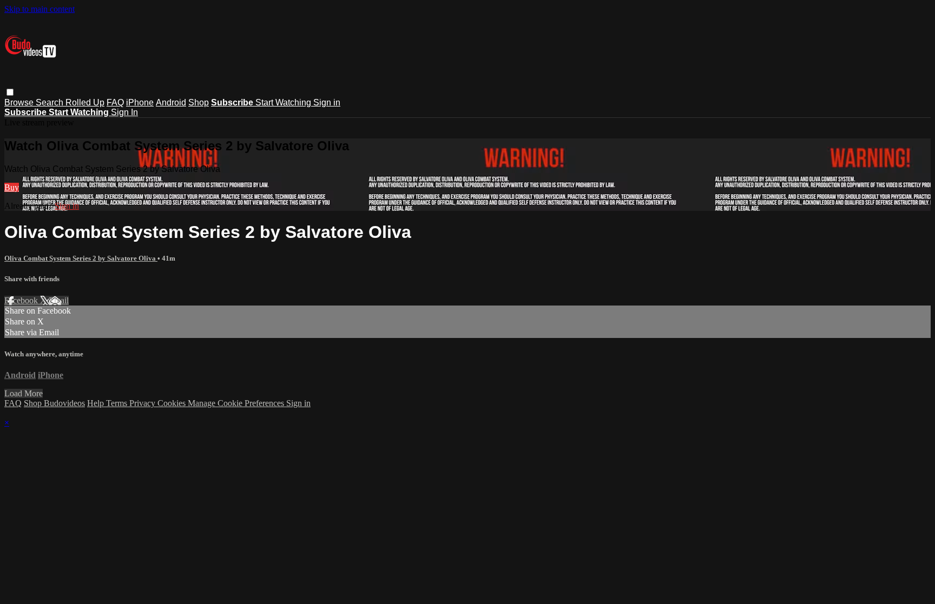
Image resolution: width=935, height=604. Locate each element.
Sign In (124, 112)
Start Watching (284, 102)
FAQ (115, 102)
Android (171, 102)
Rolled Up (84, 102)
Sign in (326, 102)
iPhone (140, 102)
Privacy (143, 403)
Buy (11, 187)
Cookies (172, 403)
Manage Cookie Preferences (237, 403)
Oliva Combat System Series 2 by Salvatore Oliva (80, 258)
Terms (117, 403)
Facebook (22, 300)
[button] (10, 92)
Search (50, 102)
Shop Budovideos (54, 403)
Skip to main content (39, 9)
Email (59, 300)
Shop (198, 102)
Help (96, 403)
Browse (20, 102)
